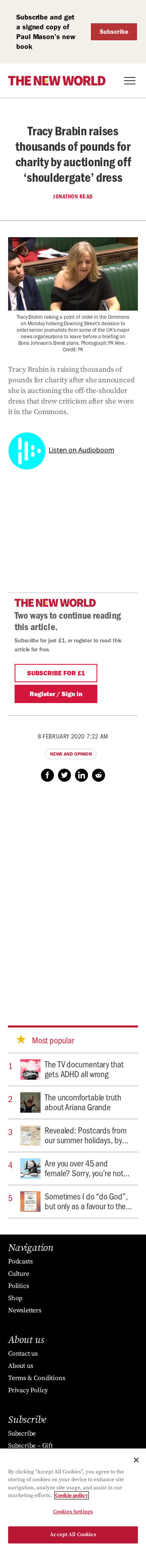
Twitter (64, 775)
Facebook (47, 775)
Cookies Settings (73, 1511)
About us (20, 1366)
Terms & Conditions (36, 1378)
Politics (18, 1286)
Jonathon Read (73, 196)
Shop (15, 1298)
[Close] (136, 1460)
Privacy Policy (28, 1390)
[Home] (56, 81)
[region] (73, 1499)
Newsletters (24, 1310)
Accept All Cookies (73, 1534)
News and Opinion (71, 754)
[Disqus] (73, 896)
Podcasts (20, 1261)
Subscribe (114, 31)
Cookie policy (71, 1495)
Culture (18, 1274)
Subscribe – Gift (30, 1446)
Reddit (98, 775)
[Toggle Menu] (130, 81)
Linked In (81, 775)
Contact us (23, 1353)
